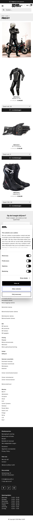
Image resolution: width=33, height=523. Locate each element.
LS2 (3, 417)
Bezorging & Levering (8, 434)
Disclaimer (5, 446)
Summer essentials (7, 359)
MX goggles (5, 333)
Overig (4, 337)
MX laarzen (5, 326)
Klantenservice (6, 431)
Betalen (4, 438)
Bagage (4, 340)
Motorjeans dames (7, 300)
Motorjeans (5, 366)
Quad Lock (5, 410)
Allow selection (16, 289)
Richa (3, 415)
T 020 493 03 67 (7, 481)
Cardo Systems (6, 403)
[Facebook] (3, 488)
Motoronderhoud (6, 384)
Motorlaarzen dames (8, 316)
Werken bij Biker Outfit (8, 465)
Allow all (16, 283)
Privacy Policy (6, 451)
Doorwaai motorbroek (8, 363)
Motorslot (4, 344)
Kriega (3, 413)
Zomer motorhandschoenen (10, 373)
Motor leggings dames (8, 302)
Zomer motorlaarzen (7, 377)
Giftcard (4, 353)
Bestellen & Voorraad (8, 441)
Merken (4, 389)
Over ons (4, 456)
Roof (3, 420)
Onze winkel (5, 470)
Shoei (3, 398)
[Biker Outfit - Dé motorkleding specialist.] (16, 7)
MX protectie (5, 328)
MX (3, 323)
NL (22, 5)
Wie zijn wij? (5, 459)
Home (3, 15)
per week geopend (17, 1)
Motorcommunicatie (7, 342)
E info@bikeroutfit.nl (7, 479)
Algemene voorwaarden (8, 449)
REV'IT (3, 391)
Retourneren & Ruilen (8, 436)
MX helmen (5, 330)
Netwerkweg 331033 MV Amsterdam (8, 474)
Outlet (3, 351)
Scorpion (4, 396)
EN (24, 5)
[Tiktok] (9, 488)
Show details (24, 278)
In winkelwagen (16, 110)
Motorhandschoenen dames (10, 311)
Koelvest (4, 368)
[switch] (28, 261)
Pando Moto (5, 408)
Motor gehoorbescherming (9, 347)
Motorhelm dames (7, 307)
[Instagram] (14, 488)
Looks (7, 15)
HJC (3, 401)
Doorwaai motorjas (7, 361)
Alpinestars (5, 394)
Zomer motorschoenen (8, 379)
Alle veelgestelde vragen (9, 443)
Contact (4, 461)
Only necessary (16, 294)
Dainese (4, 406)
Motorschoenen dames (8, 318)
